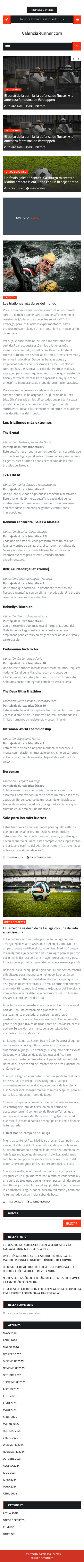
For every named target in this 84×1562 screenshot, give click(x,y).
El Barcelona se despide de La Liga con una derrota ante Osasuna (40, 930)
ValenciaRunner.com (42, 33)
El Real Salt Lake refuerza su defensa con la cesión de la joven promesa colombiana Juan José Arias (42, 1291)
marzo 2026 (11, 1347)
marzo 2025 (11, 1423)
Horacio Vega (37, 188)
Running (8, 1527)
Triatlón (9, 297)
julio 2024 (9, 1472)
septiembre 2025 (14, 1382)
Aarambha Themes (50, 1553)
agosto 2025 (11, 1389)
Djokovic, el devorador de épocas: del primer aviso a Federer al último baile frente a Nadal (38, 1269)
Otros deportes (16, 172)
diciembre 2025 (13, 1361)
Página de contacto (42, 9)
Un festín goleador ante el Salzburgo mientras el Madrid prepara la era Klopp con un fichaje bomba (41, 180)
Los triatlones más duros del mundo (29, 303)
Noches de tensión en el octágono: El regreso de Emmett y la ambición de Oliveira (41, 1280)
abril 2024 (10, 1493)
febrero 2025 (12, 1430)
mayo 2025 (10, 1409)
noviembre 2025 (14, 1368)
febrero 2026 (12, 1354)
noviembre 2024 (14, 1451)
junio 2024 (10, 1479)
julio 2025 (9, 1396)
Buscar (13, 1213)
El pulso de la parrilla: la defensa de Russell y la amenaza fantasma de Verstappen (38, 138)
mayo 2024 (10, 1486)
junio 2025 (10, 1402)
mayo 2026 (10, 1333)
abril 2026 (10, 1340)
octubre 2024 (12, 1458)
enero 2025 (10, 1437)
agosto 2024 (11, 1465)
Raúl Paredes (37, 147)
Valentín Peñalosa (40, 857)
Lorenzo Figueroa (40, 1201)
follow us (77, 19)
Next (67, 19)
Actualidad (13, 130)
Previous (63, 19)
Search (76, 46)
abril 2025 (10, 1416)
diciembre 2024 (13, 1444)
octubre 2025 (12, 1375)
